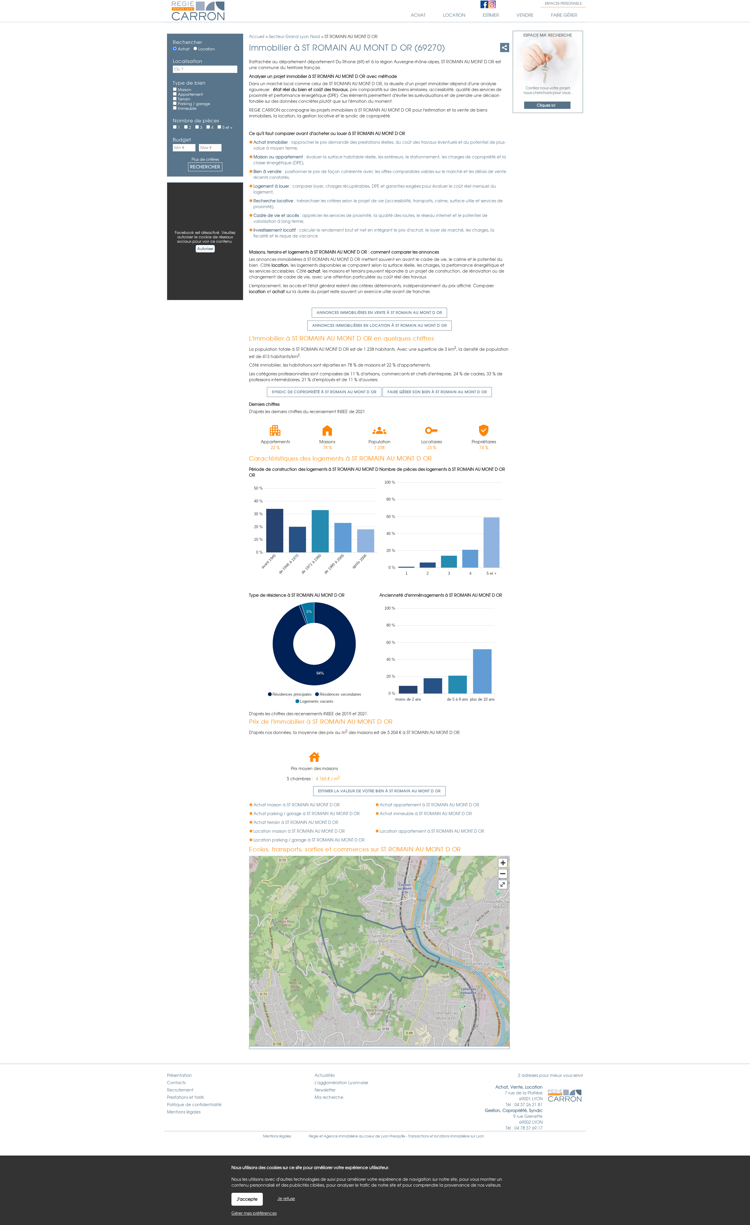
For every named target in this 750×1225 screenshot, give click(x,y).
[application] (314, 532)
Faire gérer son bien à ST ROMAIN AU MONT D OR (437, 392)
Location (206, 49)
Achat (183, 49)
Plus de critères (205, 159)
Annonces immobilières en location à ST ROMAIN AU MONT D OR (379, 326)
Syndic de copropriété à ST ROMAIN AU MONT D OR (324, 392)
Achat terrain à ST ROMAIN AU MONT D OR (295, 822)
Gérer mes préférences (254, 1213)
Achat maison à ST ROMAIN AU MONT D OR (296, 805)
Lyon (480, 1136)
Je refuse (286, 1198)
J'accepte (247, 1199)
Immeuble (186, 108)
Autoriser (205, 249)
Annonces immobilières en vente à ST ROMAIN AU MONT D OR (379, 313)
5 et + (227, 127)
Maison (184, 90)
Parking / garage (193, 104)
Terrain (183, 99)
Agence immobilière (341, 1136)
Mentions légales (277, 1136)
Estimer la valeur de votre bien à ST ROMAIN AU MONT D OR (379, 791)
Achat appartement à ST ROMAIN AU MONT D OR (429, 805)
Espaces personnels (563, 3)
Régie (313, 1136)
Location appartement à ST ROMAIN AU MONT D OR (432, 831)
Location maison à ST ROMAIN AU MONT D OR (299, 831)
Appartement (190, 94)
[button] (289, 694)
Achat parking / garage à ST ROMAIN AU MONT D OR (306, 813)
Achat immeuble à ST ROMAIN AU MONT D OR (426, 813)
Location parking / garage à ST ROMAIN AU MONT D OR (309, 840)
